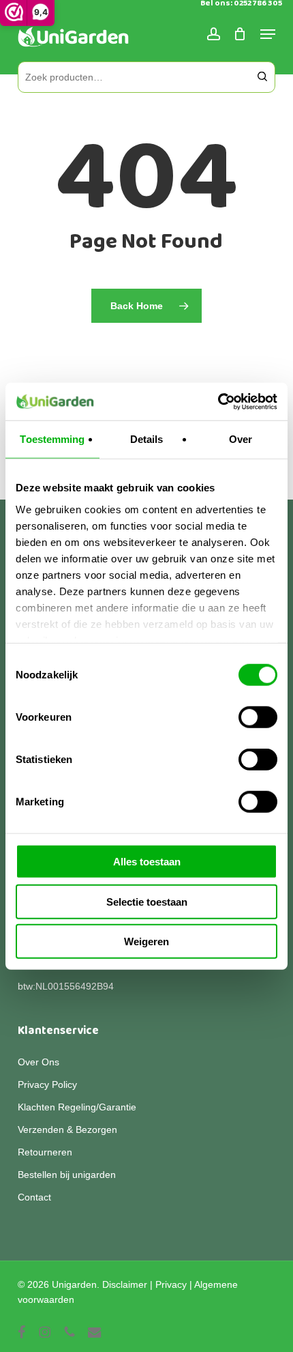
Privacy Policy (47, 1084)
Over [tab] (240, 439)
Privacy (171, 1284)
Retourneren (45, 1152)
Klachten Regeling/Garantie (77, 1107)
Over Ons (38, 1061)
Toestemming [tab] (52, 439)
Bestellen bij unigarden (67, 1174)
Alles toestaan (147, 861)
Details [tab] (147, 439)
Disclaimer (124, 1284)
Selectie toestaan (146, 901)
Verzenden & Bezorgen (67, 1129)
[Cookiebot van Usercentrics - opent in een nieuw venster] (217, 401)
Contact (34, 1197)
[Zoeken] (262, 77)
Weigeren (146, 941)
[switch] (257, 717)
